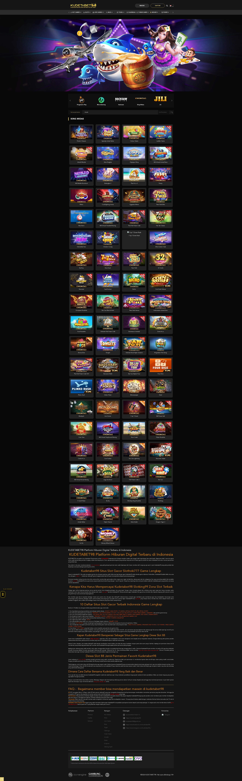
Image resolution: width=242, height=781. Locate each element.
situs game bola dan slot (100, 681)
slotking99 (104, 592)
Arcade (154, 12)
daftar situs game (95, 638)
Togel (121, 12)
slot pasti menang (114, 694)
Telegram (167, 714)
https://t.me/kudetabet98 (133, 718)
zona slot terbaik (95, 565)
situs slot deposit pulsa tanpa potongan (149, 650)
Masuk (142, 5)
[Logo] (83, 5)
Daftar (157, 5)
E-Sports (106, 743)
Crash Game (143, 12)
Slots (87, 12)
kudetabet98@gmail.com (133, 721)
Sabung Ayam (108, 746)
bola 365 (138, 598)
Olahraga (131, 12)
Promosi (90, 714)
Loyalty (90, 718)
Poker (165, 12)
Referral (90, 721)
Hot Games (76, 12)
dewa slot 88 (82, 659)
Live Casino (98, 12)
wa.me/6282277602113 (133, 714)
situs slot (75, 581)
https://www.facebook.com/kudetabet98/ (138, 724)
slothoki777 (78, 576)
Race (109, 12)
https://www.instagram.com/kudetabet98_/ (138, 728)
